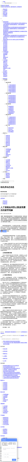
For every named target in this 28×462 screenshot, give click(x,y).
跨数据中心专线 (5, 335)
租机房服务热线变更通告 (9, 371)
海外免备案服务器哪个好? (9, 367)
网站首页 (5, 78)
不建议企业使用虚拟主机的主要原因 (11, 372)
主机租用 (22, 335)
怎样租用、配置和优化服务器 (10, 369)
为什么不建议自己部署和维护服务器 (11, 376)
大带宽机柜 (23, 331)
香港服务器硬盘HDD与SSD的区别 (11, 365)
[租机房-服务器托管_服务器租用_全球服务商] (5, 5)
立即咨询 (3, 198)
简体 (4, 1)
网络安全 (5, 203)
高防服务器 (13, 331)
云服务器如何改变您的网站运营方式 (11, 368)
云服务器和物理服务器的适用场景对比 (12, 373)
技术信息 (5, 202)
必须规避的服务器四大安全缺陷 (10, 375)
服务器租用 (7, 331)
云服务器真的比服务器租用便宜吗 (11, 377)
